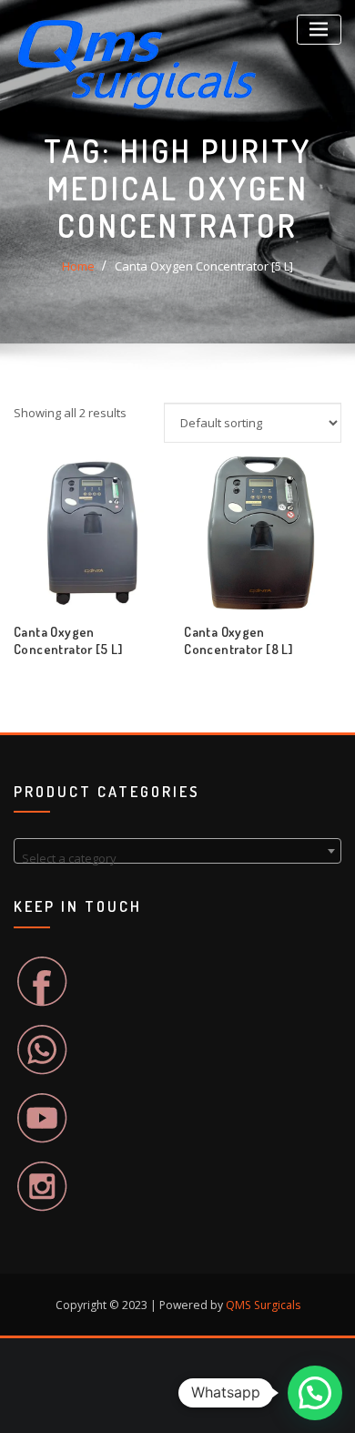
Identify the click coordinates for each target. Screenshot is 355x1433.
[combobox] (177, 851)
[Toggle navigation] (319, 30)
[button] (315, 1393)
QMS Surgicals (263, 1305)
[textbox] (177, 857)
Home (78, 266)
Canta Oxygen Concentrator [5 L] (204, 266)
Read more (185, 643)
